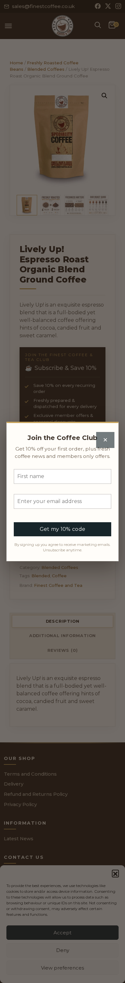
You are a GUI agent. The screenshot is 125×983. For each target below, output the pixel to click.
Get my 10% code (63, 529)
